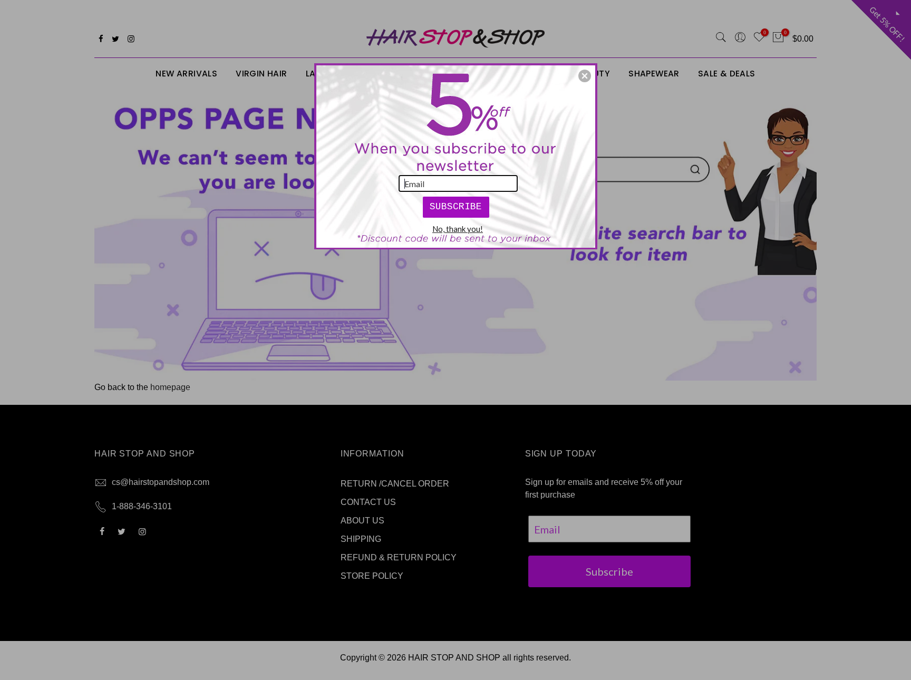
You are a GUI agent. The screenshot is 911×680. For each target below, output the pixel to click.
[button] (584, 76)
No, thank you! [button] (457, 229)
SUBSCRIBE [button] (456, 206)
